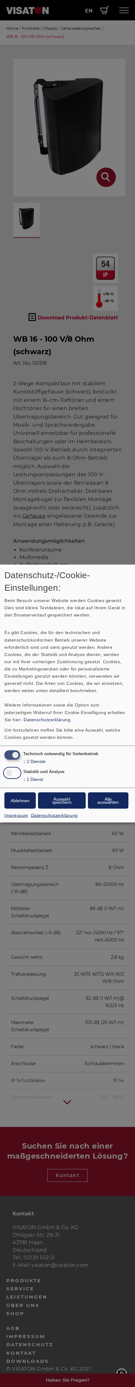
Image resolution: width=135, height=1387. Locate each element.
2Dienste (34, 761)
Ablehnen (20, 800)
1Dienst (33, 779)
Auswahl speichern (62, 801)
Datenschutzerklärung (47, 719)
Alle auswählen (108, 801)
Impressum (16, 815)
